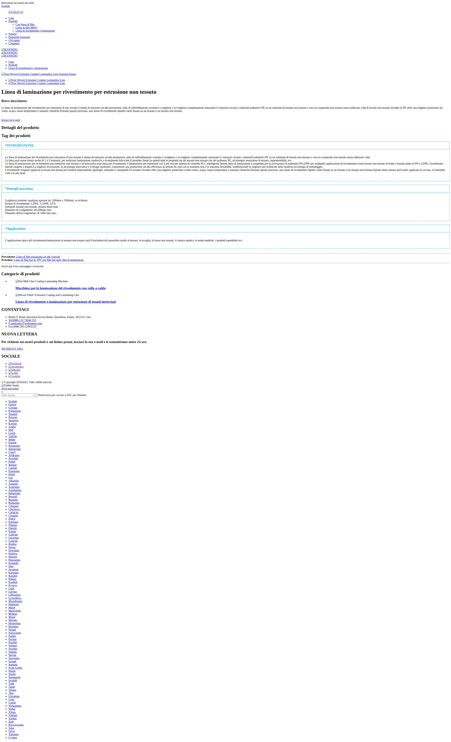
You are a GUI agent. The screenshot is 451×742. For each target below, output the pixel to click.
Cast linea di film (25, 24)
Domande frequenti (19, 37)
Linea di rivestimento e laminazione (35, 30)
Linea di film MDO (26, 27)
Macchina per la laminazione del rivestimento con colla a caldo (61, 288)
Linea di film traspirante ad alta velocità (38, 256)
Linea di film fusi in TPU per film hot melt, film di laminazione (49, 259)
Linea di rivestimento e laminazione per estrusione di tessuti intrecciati (66, 302)
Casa (11, 18)
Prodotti (12, 21)
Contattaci (14, 43)
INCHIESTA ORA (12, 348)
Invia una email (9, 388)
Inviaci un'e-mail (10, 120)
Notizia (12, 33)
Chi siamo (14, 40)
